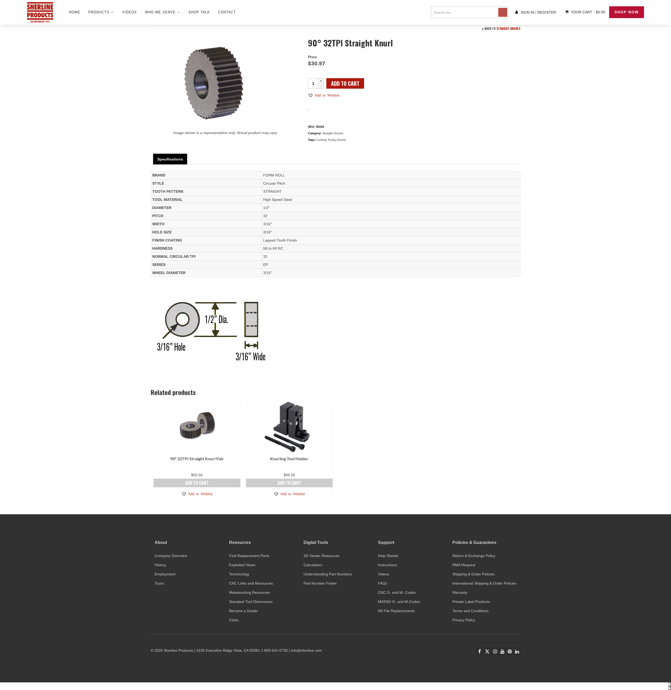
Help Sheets (388, 556)
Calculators (313, 565)
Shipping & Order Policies (473, 574)
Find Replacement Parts (249, 556)
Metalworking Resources (249, 592)
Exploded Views (242, 565)
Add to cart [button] (197, 483)
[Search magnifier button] (502, 12)
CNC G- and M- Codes (397, 592)
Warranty (459, 592)
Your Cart (587, 12)
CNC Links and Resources (251, 583)
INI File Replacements (396, 611)
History (160, 565)
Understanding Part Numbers (328, 574)
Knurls (341, 139)
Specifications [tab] (170, 159)
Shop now (626, 12)
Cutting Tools (325, 139)
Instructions (387, 565)
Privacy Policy (463, 620)
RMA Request (463, 565)
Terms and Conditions (470, 611)
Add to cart (345, 83)
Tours (159, 583)
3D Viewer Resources (321, 556)
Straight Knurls (508, 28)
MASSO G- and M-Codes (399, 602)
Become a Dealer (243, 611)
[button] (323, 95)
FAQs (382, 583)
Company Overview (171, 556)
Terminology (239, 574)
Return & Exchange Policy (473, 556)
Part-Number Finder (320, 583)
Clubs (234, 620)
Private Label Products (471, 602)
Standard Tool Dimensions (251, 602)
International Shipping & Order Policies (484, 583)
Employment (165, 574)
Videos (383, 574)
